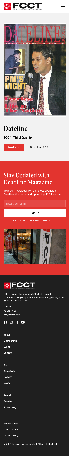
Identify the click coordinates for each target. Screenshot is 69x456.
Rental (7, 395)
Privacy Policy (11, 423)
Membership (10, 340)
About (7, 334)
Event (7, 346)
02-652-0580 (10, 311)
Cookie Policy (11, 435)
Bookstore (9, 371)
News (7, 383)
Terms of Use (11, 429)
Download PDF (39, 147)
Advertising (10, 407)
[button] (62, 6)
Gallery (8, 377)
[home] (23, 6)
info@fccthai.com (12, 315)
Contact (8, 352)
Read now (14, 147)
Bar (5, 365)
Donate (8, 401)
